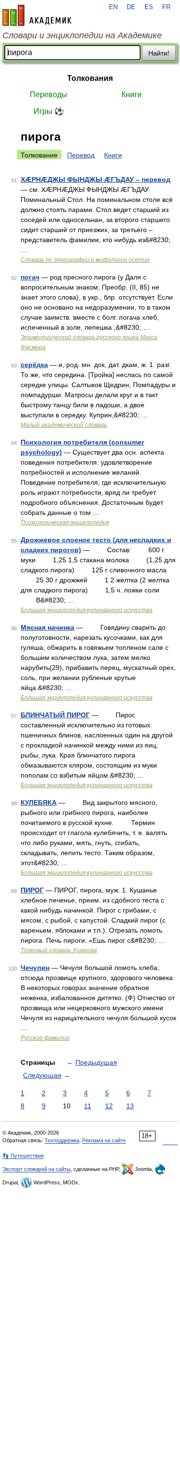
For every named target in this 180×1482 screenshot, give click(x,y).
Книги (131, 94)
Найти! (158, 53)
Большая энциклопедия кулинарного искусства (87, 610)
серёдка (34, 364)
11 (87, 1106)
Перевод (81, 155)
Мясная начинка (47, 627)
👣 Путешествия (23, 1156)
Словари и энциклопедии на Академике (82, 35)
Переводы (48, 94)
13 (130, 1106)
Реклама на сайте (104, 1140)
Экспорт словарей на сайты (36, 1169)
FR (166, 7)
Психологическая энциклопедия (65, 522)
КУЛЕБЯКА (39, 802)
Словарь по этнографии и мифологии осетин (85, 259)
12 (109, 1106)
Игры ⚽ (49, 111)
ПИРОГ (32, 890)
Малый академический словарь (64, 425)
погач (30, 277)
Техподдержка (62, 1140)
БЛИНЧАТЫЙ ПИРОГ (55, 715)
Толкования (90, 78)
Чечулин (35, 967)
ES (148, 7)
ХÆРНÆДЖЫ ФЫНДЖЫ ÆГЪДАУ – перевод (95, 179)
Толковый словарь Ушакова (59, 950)
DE (131, 7)
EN (113, 7)
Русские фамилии (45, 1038)
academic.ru (37, 15)
